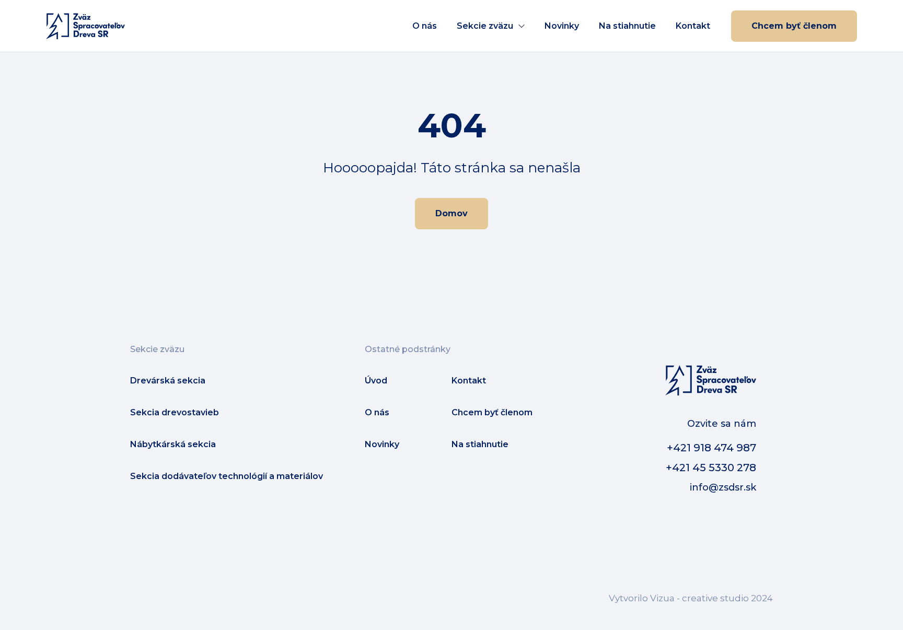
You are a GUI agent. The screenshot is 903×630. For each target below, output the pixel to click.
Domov (451, 213)
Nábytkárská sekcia (173, 444)
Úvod (376, 381)
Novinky (562, 26)
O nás (424, 26)
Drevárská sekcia (167, 381)
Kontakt (693, 26)
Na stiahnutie (627, 26)
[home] (85, 26)
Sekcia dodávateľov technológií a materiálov (226, 476)
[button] (490, 26)
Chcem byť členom (794, 26)
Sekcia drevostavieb (174, 412)
